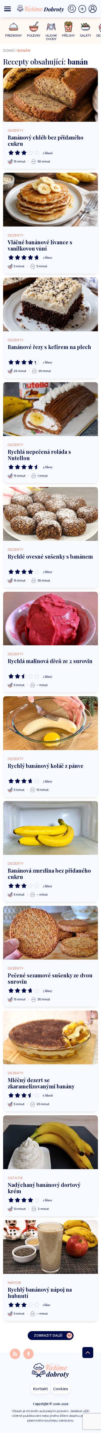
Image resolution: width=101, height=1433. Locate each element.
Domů (9, 50)
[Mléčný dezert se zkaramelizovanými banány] (50, 1037)
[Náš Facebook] (28, 1353)
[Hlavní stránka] (50, 1371)
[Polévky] (33, 27)
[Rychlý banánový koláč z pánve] (50, 723)
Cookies (60, 1388)
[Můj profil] (93, 9)
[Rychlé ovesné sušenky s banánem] (50, 514)
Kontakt (40, 1388)
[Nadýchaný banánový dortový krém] (50, 1142)
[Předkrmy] (13, 26)
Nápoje (14, 1283)
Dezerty (15, 130)
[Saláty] (85, 26)
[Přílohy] (68, 26)
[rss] (15, 1353)
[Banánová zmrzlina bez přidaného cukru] (50, 828)
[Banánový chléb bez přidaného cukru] (50, 95)
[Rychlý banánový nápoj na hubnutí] (50, 1247)
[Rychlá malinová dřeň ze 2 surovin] (50, 619)
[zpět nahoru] (87, 1352)
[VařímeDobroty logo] (40, 9)
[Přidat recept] (83, 9)
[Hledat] (73, 9)
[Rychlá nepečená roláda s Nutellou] (50, 409)
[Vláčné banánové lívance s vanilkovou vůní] (50, 200)
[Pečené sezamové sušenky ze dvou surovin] (50, 933)
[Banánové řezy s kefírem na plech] (50, 304)
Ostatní (15, 1178)
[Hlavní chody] (51, 26)
